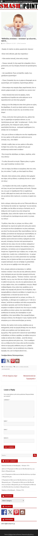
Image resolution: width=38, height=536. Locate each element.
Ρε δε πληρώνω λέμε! (10, 376)
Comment (7, 400)
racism (17, 367)
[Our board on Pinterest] (13, 361)
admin (4, 43)
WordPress (31, 534)
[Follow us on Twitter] (8, 361)
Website (6, 438)
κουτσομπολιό (6, 369)
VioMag (10, 534)
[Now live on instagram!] (17, 361)
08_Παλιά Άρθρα (8, 367)
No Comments (22, 43)
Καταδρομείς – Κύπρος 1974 (21, 465)
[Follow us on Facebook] (3, 361)
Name (6, 421)
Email (6, 429)
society (21, 367)
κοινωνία (25, 367)
